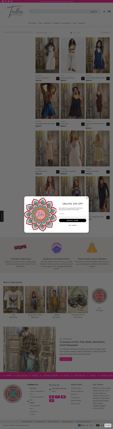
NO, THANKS (73, 225)
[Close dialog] (87, 198)
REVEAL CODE (72, 220)
